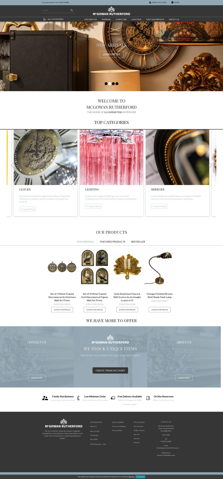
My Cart (137, 434)
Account (137, 438)
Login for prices (62, 310)
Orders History (139, 430)
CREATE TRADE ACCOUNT (110, 370)
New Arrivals (94, 431)
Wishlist (137, 443)
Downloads (94, 435)
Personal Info (138, 426)
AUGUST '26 (111, 47)
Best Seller (94, 439)
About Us (93, 426)
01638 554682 (166, 441)
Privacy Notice (117, 430)
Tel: (166, 439)
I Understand (140, 477)
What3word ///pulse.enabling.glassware (166, 454)
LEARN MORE (36, 378)
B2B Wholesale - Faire (98, 444)
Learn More (29, 209)
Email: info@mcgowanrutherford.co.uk (166, 446)
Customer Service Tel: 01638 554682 (55, 2)
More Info (131, 477)
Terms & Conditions (119, 426)
